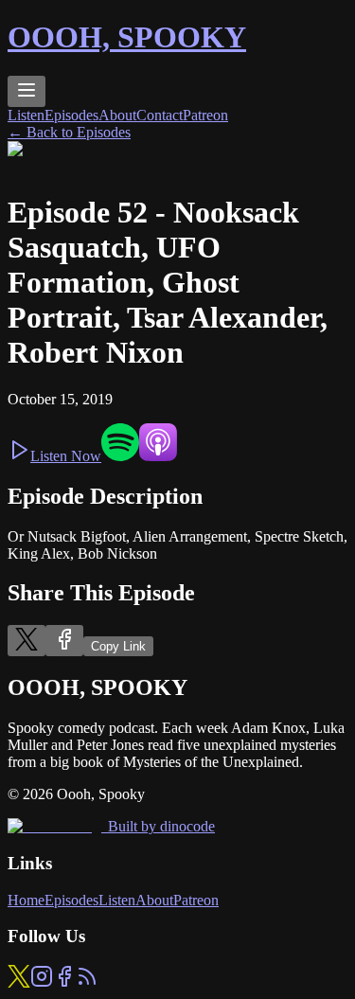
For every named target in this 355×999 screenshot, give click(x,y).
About (117, 115)
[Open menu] (26, 91)
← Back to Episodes (69, 132)
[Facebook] (64, 982)
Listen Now (65, 456)
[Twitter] (19, 982)
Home (26, 900)
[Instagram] (41, 982)
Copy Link (118, 646)
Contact (159, 115)
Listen (26, 115)
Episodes (71, 115)
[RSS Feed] (87, 982)
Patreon (205, 115)
